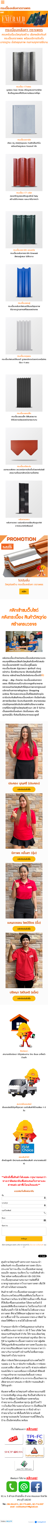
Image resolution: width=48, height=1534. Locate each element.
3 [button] (27, 23)
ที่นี (42, 675)
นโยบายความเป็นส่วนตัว (36, 1245)
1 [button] (20, 23)
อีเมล (3, 1218)
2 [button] (24, 23)
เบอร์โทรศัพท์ (6, 1210)
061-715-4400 (25, 1504)
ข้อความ (5, 1226)
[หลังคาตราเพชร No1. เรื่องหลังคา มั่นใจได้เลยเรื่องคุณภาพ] (24, 641)
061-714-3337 (37, 1504)
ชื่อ (3, 1195)
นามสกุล (5, 1203)
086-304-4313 (12, 1504)
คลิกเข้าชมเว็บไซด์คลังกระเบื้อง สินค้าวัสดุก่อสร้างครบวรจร (24, 617)
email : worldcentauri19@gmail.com (24, 1506)
